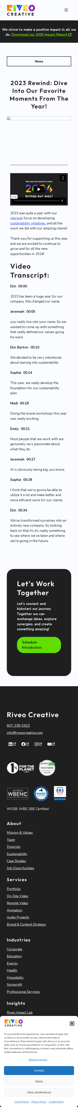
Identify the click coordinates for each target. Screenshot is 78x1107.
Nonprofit (14, 984)
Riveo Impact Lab (20, 1012)
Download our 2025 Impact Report (39, 34)
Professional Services (23, 992)
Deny (39, 1081)
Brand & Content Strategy (26, 924)
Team (11, 840)
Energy (12, 963)
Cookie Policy (21, 1101)
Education (14, 956)
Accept (39, 1070)
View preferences (39, 1092)
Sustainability (17, 854)
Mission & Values (20, 832)
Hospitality (15, 977)
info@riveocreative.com (25, 733)
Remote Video (17, 903)
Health (12, 970)
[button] (72, 1024)
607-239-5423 (18, 725)
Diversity (14, 847)
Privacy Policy (39, 1101)
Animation (14, 910)
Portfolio (14, 889)
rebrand (16, 218)
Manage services (38, 1059)
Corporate (14, 949)
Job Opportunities (20, 868)
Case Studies (16, 861)
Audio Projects (18, 917)
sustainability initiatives (27, 223)
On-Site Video (17, 896)
